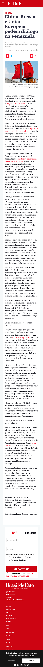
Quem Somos (10, 592)
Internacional (10, 609)
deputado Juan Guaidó (17, 103)
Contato (9, 597)
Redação (35, 50)
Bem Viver (9, 615)
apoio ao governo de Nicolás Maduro (21, 129)
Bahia (7, 625)
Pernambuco (9, 646)
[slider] (20, 56)
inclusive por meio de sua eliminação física (21, 160)
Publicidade (10, 594)
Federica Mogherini (20, 337)
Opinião (8, 621)
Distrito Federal (10, 632)
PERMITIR (31, 660)
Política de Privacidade (15, 600)
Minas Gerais (9, 635)
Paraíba (8, 639)
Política (8, 606)
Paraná (8, 643)
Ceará (7, 628)
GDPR (31, 656)
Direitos (8, 612)
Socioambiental (11, 618)
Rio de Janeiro (10, 650)
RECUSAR (11, 660)
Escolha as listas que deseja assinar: (21, 554)
